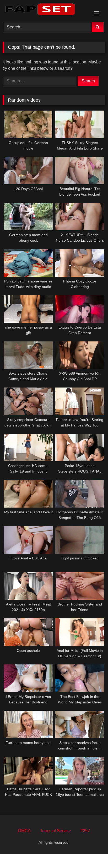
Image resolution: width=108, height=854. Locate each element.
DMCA (24, 830)
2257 (85, 830)
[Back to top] (92, 838)
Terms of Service (55, 830)
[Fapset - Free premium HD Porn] (44, 10)
